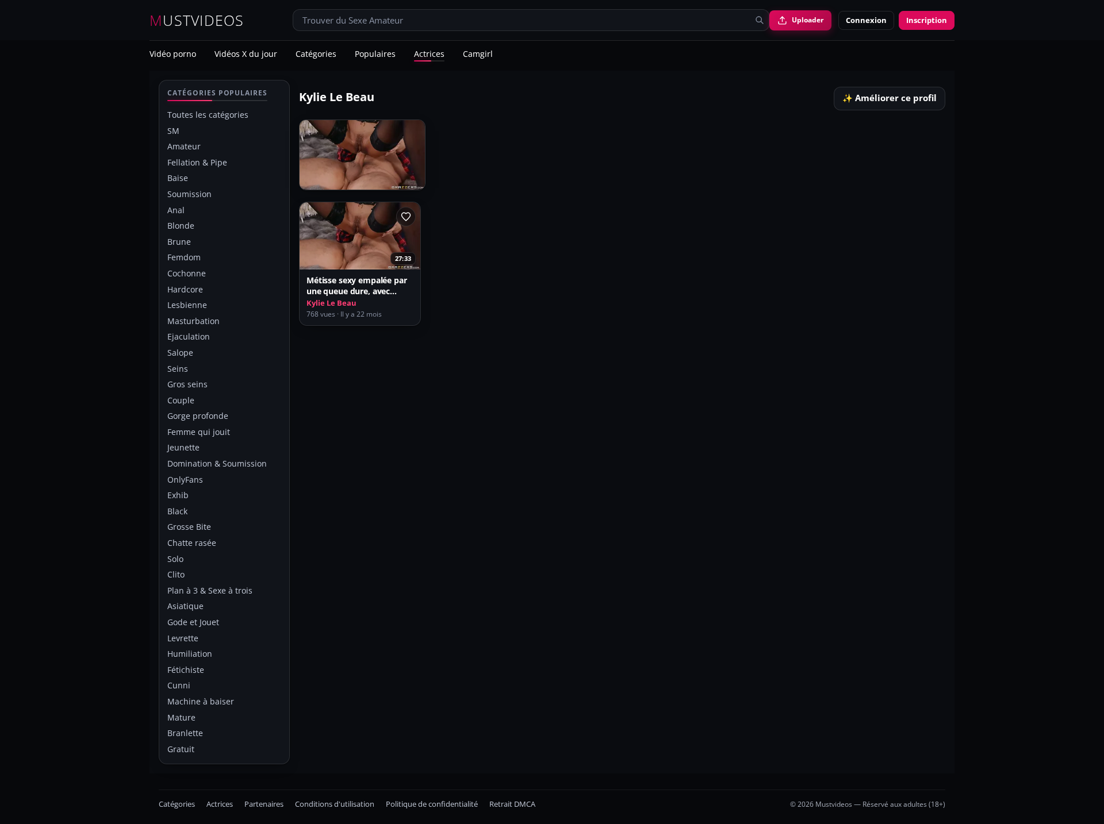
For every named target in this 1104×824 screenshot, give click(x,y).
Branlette (185, 732)
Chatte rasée (191, 542)
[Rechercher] (759, 20)
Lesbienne (187, 304)
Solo (175, 558)
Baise (177, 177)
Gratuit (180, 749)
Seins (177, 368)
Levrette (182, 638)
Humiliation (189, 653)
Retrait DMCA (512, 804)
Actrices (429, 54)
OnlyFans (185, 479)
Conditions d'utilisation (334, 804)
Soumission (189, 193)
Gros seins (187, 384)
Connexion (866, 20)
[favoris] (406, 216)
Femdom (184, 257)
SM (173, 130)
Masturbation (193, 320)
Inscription (926, 20)
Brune (179, 241)
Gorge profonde (197, 415)
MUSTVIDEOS (197, 20)
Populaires (375, 54)
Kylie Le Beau (331, 303)
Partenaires (263, 804)
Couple (180, 400)
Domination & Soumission (217, 463)
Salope (180, 352)
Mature (181, 717)
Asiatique (185, 605)
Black (177, 511)
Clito (176, 574)
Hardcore (185, 289)
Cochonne (186, 273)
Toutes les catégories (207, 114)
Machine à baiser (200, 701)
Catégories (316, 54)
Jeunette (183, 447)
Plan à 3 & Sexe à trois (209, 590)
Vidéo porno (173, 54)
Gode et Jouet (193, 622)
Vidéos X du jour (245, 54)
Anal (176, 210)
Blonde (180, 225)
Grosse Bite (189, 526)
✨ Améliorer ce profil (889, 98)
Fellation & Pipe (197, 162)
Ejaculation (188, 336)
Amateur (184, 146)
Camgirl (478, 54)
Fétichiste (185, 669)
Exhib (178, 495)
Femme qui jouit (198, 431)
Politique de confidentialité (432, 804)
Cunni (178, 685)
